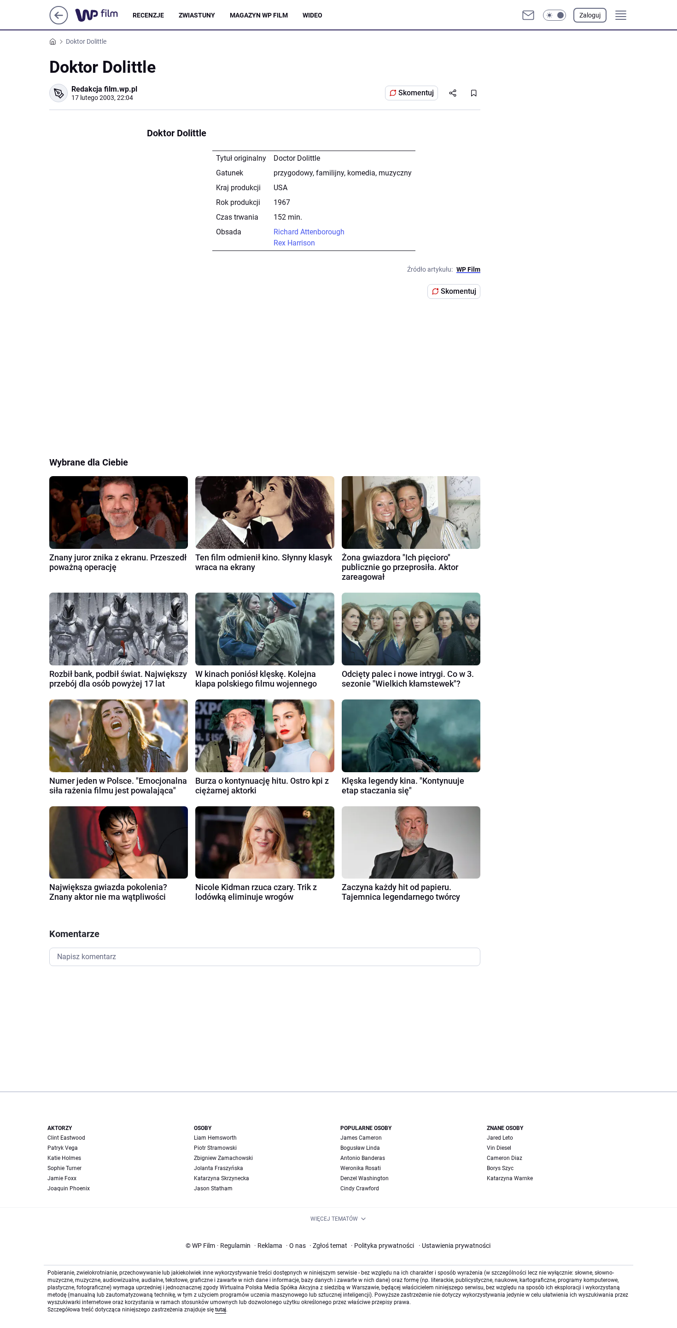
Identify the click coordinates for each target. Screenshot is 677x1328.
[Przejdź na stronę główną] (58, 21)
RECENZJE (148, 15)
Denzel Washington (364, 1178)
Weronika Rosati (360, 1168)
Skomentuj (416, 92)
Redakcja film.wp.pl (104, 89)
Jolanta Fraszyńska (218, 1168)
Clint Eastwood (66, 1138)
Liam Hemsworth (215, 1138)
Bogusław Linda (360, 1148)
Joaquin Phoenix (68, 1188)
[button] (554, 15)
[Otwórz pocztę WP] (528, 15)
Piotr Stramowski (215, 1148)
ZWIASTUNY (197, 15)
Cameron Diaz (504, 1158)
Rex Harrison (294, 243)
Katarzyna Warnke (510, 1178)
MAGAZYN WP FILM (259, 15)
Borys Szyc (500, 1168)
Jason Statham (213, 1188)
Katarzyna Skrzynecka (221, 1178)
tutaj (220, 1309)
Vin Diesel (499, 1148)
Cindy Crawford (359, 1188)
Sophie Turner (64, 1168)
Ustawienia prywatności (454, 1245)
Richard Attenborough (309, 231)
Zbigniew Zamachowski (223, 1158)
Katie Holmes (64, 1158)
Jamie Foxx (61, 1178)
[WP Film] (104, 15)
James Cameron (361, 1138)
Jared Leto (500, 1138)
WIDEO (312, 15)
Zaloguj (590, 15)
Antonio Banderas (362, 1158)
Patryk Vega (62, 1148)
